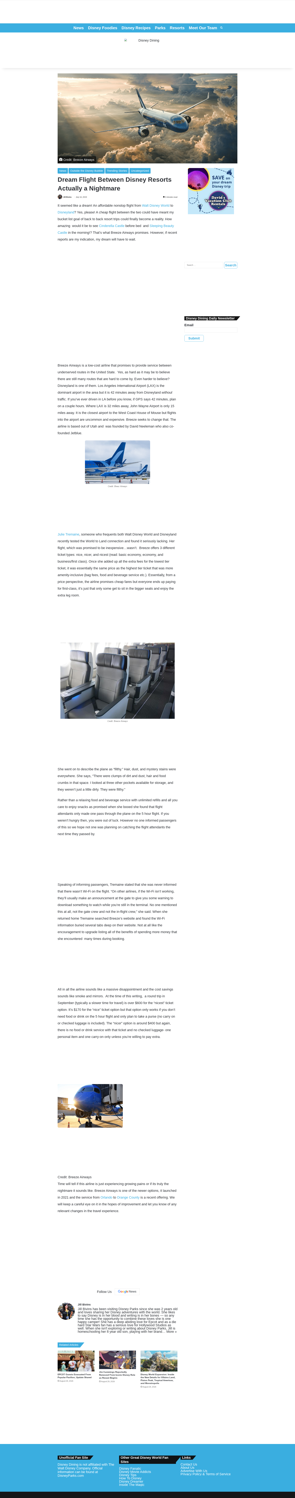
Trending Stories (117, 170)
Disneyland (66, 212)
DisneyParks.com (71, 1476)
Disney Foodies (102, 28)
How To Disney (130, 1478)
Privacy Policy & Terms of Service (206, 1474)
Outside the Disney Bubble (86, 170)
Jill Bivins (67, 197)
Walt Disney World (155, 205)
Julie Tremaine (68, 534)
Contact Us (189, 1464)
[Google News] (127, 1291)
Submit (194, 338)
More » (171, 1332)
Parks (160, 28)
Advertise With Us (194, 1471)
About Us (187, 1468)
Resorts (177, 28)
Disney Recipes (136, 28)
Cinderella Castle (111, 226)
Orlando (106, 1197)
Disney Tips (127, 1475)
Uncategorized (140, 170)
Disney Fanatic (130, 1468)
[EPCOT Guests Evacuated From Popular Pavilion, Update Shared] (76, 1361)
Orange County (128, 1197)
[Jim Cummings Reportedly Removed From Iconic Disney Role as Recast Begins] (117, 1360)
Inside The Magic (131, 1485)
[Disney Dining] (147, 50)
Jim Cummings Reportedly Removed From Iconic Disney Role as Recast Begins (117, 1375)
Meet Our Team (203, 28)
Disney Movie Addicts (135, 1472)
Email (188, 325)
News (78, 28)
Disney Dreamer (131, 1481)
